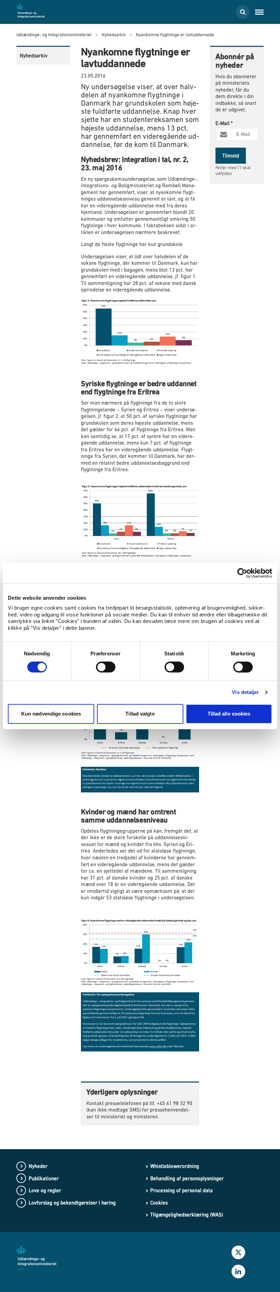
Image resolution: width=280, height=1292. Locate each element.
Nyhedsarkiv (33, 55)
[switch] (105, 667)
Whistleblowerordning (174, 1166)
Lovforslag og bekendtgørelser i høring (72, 1203)
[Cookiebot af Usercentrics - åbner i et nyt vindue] (242, 573)
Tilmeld (230, 156)
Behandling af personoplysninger (187, 1178)
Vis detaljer (245, 692)
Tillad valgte (139, 714)
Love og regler (45, 1190)
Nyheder (38, 1166)
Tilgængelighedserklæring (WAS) (186, 1215)
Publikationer (44, 1178)
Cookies (159, 1203)
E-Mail (224, 123)
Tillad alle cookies (229, 714)
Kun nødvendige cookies (51, 714)
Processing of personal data (181, 1190)
